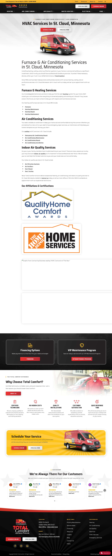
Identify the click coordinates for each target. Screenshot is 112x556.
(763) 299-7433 (52, 527)
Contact (100, 1)
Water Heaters (67, 11)
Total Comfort (60, 76)
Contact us (45, 178)
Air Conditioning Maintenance (34, 138)
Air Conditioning (28, 11)
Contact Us (70, 541)
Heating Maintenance (32, 109)
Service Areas (71, 525)
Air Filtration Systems (32, 164)
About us (13, 393)
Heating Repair (30, 112)
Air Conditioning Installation (34, 143)
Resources (84, 1)
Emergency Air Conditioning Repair (36, 135)
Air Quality (48, 11)
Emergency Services (95, 538)
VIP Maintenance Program (82, 359)
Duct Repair (29, 169)
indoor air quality (39, 154)
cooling (26, 131)
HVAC (101, 11)
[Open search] (105, 1)
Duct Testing (29, 171)
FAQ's (68, 544)
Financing (30, 359)
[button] (7, 490)
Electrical (86, 11)
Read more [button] (12, 496)
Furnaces (28, 107)
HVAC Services (93, 535)
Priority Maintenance (73, 522)
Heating (10, 11)
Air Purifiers (29, 166)
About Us (92, 1)
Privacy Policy (66, 554)
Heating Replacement (32, 114)
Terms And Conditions (56, 554)
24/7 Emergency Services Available (49, 537)
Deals (76, 1)
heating (65, 94)
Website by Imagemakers (96, 554)
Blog (68, 538)
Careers (69, 535)
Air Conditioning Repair (32, 140)
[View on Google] (10, 484)
